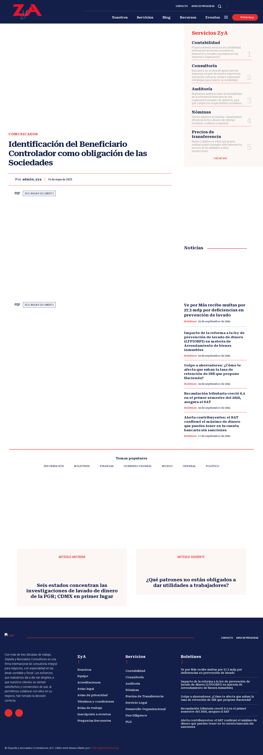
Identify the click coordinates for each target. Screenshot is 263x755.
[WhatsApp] (158, 179)
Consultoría (204, 65)
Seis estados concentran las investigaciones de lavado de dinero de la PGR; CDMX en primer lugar (72, 591)
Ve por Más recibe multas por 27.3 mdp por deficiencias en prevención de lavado (214, 310)
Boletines (190, 321)
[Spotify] (247, 6)
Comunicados (23, 134)
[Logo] (27, 12)
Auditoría (202, 89)
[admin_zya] (11, 179)
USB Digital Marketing (105, 748)
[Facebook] (233, 6)
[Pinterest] (150, 179)
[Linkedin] (242, 6)
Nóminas (201, 112)
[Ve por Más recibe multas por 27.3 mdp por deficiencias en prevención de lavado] (215, 277)
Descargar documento (39, 193)
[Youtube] (256, 6)
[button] (219, 6)
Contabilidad (206, 42)
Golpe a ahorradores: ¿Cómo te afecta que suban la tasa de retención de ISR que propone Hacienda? (212, 371)
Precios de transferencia (206, 134)
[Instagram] (238, 6)
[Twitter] (252, 6)
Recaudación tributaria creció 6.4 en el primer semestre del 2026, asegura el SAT (214, 397)
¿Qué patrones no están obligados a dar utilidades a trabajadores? (191, 582)
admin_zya (31, 179)
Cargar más (220, 158)
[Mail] (8, 713)
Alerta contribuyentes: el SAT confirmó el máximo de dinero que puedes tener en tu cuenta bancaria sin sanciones (219, 723)
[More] (168, 179)
